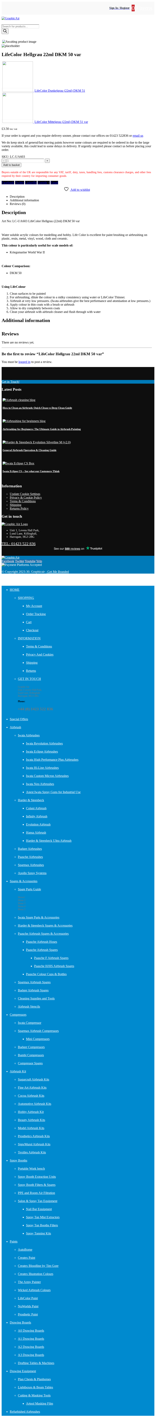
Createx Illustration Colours (35, 1274)
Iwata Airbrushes (29, 735)
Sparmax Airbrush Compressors (38, 1031)
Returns (31, 670)
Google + (44, 182)
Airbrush (15, 727)
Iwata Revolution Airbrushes (44, 743)
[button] (4, 580)
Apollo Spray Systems (32, 873)
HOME (15, 589)
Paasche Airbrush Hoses (41, 941)
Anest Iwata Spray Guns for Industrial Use (53, 792)
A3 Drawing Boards (31, 1355)
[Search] (5, 31)
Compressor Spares (30, 1063)
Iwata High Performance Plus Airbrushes (52, 759)
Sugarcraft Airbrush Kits (33, 1079)
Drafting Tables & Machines (36, 1363)
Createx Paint (26, 1257)
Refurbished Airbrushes (25, 1411)
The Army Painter (29, 1282)
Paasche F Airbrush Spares (51, 958)
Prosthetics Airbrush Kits (34, 1136)
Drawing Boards (20, 1322)
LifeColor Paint (28, 1298)
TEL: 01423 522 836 (19, 543)
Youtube (30, 561)
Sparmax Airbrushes (31, 865)
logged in (24, 362)
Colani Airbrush (36, 808)
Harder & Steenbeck (31, 800)
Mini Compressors (38, 1039)
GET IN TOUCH (29, 679)
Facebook (8, 182)
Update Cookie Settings (25, 494)
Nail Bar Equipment (39, 1209)
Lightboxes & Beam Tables (35, 1387)
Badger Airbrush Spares (33, 990)
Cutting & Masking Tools (34, 1395)
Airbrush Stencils (29, 1006)
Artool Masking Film (39, 1403)
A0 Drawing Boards (31, 1330)
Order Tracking (36, 614)
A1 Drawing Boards (31, 1338)
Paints (13, 1241)
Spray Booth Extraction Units (37, 1176)
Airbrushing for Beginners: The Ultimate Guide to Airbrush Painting (42, 429)
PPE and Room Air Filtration (36, 1193)
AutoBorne (25, 1249)
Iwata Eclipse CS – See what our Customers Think (31, 471)
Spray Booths (18, 1160)
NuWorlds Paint (28, 1306)
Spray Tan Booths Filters (42, 1225)
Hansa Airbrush (36, 832)
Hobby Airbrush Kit (31, 1112)
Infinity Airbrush (36, 816)
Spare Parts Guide (29, 889)
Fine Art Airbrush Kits (32, 1087)
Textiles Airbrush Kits (32, 1152)
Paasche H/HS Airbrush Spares (54, 966)
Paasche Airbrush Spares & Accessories (43, 933)
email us (138, 135)
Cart (28, 622)
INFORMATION (29, 638)
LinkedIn (31, 182)
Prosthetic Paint (28, 1314)
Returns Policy (19, 508)
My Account (34, 606)
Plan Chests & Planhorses (34, 1379)
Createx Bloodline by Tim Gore (38, 1265)
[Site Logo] (11, 18)
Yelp (39, 561)
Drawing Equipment (23, 1371)
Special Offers (19, 719)
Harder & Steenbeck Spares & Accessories (45, 925)
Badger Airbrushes (30, 848)
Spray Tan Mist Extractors (43, 1217)
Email (54, 182)
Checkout (32, 630)
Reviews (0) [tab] (17, 204)
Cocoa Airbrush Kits (31, 1095)
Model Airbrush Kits (31, 1128)
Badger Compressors (31, 1047)
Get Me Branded (58, 571)
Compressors (18, 1014)
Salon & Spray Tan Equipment (37, 1201)
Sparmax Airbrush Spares (34, 982)
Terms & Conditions (23, 501)
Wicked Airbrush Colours (34, 1290)
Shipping (15, 505)
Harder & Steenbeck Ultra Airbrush (49, 840)
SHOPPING (26, 598)
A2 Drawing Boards (31, 1347)
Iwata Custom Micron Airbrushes (47, 776)
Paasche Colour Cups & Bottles (46, 974)
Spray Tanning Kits (38, 1233)
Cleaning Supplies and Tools (36, 998)
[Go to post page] (19, 400)
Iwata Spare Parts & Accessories (38, 917)
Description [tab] (17, 196)
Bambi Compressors (31, 1055)
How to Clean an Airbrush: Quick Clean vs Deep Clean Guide (37, 407)
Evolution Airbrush (38, 824)
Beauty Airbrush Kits (31, 1120)
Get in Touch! (11, 381)
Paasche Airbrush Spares (42, 950)
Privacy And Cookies (39, 654)
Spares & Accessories (23, 881)
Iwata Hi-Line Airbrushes (42, 767)
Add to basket (11, 164)
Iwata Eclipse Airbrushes (42, 751)
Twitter (19, 182)
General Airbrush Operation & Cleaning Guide (29, 450)
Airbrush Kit (18, 1071)
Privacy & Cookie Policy (26, 497)
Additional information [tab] (24, 200)
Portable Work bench (31, 1168)
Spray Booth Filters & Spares (36, 1184)
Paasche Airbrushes (30, 857)
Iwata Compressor (29, 1022)
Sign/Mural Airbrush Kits (34, 1144)
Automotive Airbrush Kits (34, 1103)
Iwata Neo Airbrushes (40, 784)
